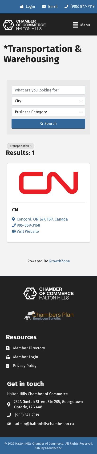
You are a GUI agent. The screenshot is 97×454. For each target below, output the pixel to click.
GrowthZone (59, 261)
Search (50, 123)
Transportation (19, 146)
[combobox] (48, 101)
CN (15, 210)
